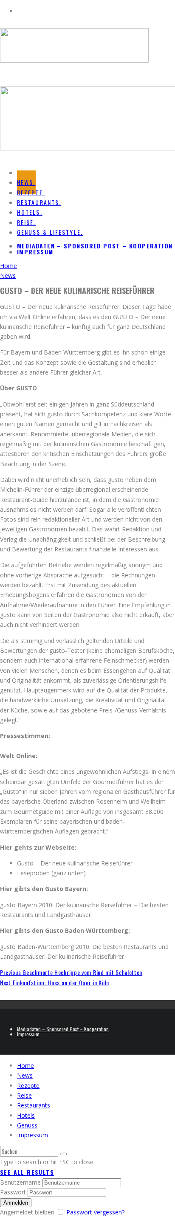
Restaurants (33, 1105)
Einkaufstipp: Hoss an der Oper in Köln (54, 982)
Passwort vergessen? (95, 1212)
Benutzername (20, 1182)
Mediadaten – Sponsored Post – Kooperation (94, 245)
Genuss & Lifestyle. (50, 232)
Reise (24, 1095)
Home (25, 1065)
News (25, 1075)
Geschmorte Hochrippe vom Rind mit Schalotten (71, 972)
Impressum (35, 251)
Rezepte (28, 1085)
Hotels (26, 1115)
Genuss (27, 1125)
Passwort (13, 1192)
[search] (63, 1154)
